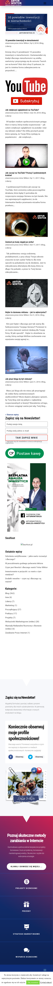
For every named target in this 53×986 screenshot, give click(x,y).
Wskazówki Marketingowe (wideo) (20, 621)
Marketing (9, 605)
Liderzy (8, 46)
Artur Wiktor (24, 43)
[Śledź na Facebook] (10, 757)
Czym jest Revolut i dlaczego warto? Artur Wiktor (26, 567)
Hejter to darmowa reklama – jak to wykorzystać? (26, 312)
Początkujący (11, 609)
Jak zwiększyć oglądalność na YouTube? (22, 110)
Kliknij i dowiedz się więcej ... (26, 866)
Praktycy (9, 613)
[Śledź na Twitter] (30, 757)
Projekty (8, 617)
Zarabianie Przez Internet (16, 633)
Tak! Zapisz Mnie (26, 437)
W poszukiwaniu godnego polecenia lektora (24, 563)
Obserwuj (19, 757)
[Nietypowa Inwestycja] (26, 531)
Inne (7, 597)
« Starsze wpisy (12, 414)
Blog (41, 43)
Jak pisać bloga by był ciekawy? (18, 379)
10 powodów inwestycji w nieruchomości (22, 40)
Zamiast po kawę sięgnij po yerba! (19, 242)
